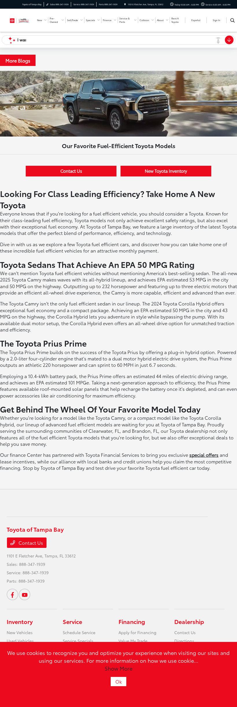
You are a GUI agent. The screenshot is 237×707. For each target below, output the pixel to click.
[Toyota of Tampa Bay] (20, 19)
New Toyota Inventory (166, 171)
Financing (131, 621)
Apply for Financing (137, 632)
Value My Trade (132, 641)
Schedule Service (79, 632)
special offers (204, 454)
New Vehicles (20, 632)
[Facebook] (12, 594)
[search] (232, 20)
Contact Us (71, 171)
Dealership (189, 621)
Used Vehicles (20, 641)
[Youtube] (24, 594)
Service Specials (78, 641)
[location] (125, 4)
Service (72, 621)
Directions (184, 641)
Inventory (20, 621)
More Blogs (17, 60)
